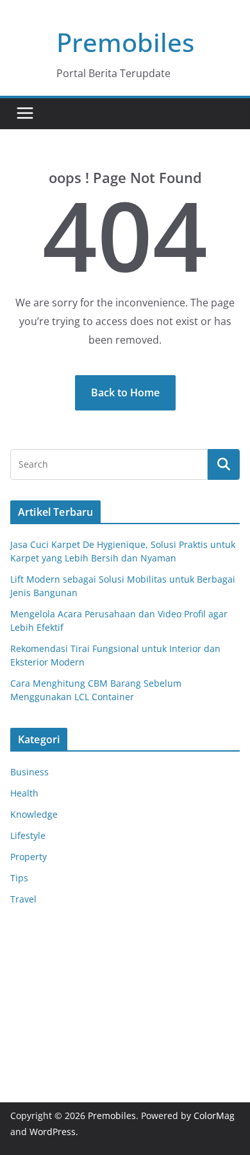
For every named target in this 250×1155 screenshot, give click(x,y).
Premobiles (125, 42)
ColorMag (214, 1115)
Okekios (27, 1035)
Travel (23, 899)
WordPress (52, 1131)
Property (28, 857)
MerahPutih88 (40, 954)
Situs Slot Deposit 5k (53, 986)
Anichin (26, 1002)
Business (29, 772)
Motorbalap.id (40, 1019)
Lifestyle (28, 835)
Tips (19, 878)
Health (24, 793)
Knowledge (34, 814)
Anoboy (26, 938)
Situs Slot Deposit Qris (58, 970)
